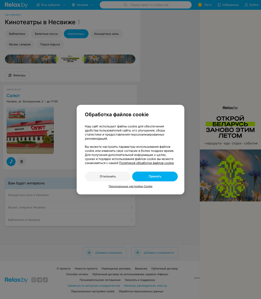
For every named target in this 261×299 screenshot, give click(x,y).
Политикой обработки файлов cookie (146, 163)
